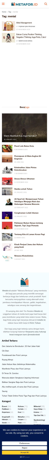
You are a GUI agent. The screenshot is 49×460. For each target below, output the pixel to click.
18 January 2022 (20, 216)
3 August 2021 (19, 259)
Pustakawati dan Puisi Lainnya (14, 355)
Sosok (4, 423)
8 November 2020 (20, 149)
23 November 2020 (21, 229)
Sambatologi (39, 420)
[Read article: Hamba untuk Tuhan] (7, 191)
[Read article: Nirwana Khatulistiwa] (7, 258)
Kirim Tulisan (35, 323)
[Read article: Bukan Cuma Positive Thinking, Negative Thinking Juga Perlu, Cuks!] (8, 37)
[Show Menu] (3, 4)
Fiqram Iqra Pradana (27, 26)
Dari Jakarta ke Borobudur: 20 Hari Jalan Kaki (21, 346)
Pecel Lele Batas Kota (24, 146)
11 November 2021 (21, 182)
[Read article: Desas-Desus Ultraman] (7, 181)
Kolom (21, 406)
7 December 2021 (20, 173)
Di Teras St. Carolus (10, 373)
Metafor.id (6, 291)
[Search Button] (45, 4)
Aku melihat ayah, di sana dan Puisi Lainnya (20, 387)
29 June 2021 (19, 162)
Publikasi (5, 409)
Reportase (6, 412)
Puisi (20, 423)
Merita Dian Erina (25, 41)
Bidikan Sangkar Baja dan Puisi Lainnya (18, 382)
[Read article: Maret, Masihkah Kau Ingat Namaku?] (24, 129)
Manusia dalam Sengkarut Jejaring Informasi (20, 378)
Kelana (36, 412)
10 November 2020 (23, 44)
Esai (19, 412)
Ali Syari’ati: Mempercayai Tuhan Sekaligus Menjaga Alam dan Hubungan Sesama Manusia (29, 201)
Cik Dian (5, 351)
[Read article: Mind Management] (8, 26)
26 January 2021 (20, 192)
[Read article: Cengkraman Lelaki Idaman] (7, 215)
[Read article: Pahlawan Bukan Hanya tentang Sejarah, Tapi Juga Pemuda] (7, 225)
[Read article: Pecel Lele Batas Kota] (7, 148)
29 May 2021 (18, 250)
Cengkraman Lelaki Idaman (26, 213)
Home (4, 12)
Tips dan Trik (38, 415)
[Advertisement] (24, 76)
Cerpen (20, 419)
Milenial (37, 406)
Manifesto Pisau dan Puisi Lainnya (16, 369)
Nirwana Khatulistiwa (23, 256)
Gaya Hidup (38, 409)
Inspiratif (6, 417)
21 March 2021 (19, 237)
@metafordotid (33, 334)
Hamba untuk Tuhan (23, 189)
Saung (4, 391)
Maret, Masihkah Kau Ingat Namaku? (20, 136)
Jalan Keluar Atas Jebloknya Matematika (18, 364)
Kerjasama (30, 332)
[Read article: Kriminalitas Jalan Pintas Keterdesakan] (7, 170)
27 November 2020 (23, 29)
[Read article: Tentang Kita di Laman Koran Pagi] (7, 237)
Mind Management (24, 23)
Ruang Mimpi (7, 360)
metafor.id (41, 320)
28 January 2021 (10, 139)
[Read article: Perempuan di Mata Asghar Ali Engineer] (7, 158)
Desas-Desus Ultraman (24, 179)
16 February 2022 (21, 207)
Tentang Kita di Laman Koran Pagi (29, 234)
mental (15, 12)
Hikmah (5, 419)
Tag (9, 12)
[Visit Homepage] (24, 4)
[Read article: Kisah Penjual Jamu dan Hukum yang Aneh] (7, 247)
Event (4, 406)
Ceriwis (21, 409)
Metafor (21, 417)
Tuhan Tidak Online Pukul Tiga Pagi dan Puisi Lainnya (24, 396)
